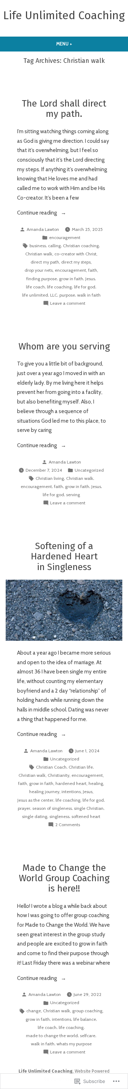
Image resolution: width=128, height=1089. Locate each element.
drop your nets (39, 270)
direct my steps (76, 262)
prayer (24, 808)
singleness (59, 816)
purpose (67, 295)
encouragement (64, 237)
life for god (84, 286)
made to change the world (52, 1035)
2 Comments (67, 825)
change (33, 1010)
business (38, 245)
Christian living (50, 478)
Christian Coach (51, 767)
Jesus (90, 278)
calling (54, 245)
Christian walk (38, 253)
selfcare (87, 1035)
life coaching (59, 286)
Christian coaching (81, 245)
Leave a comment (67, 303)
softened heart (85, 816)
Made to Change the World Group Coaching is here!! (64, 878)
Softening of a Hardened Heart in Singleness (64, 556)
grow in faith (71, 278)
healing (96, 783)
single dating (34, 816)
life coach (35, 286)
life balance (84, 1019)
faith (92, 270)
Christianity (58, 775)
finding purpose (41, 278)
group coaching (87, 1010)
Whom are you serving (64, 346)
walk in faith (89, 295)
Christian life (81, 767)
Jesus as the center (35, 800)
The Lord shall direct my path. (64, 108)
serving (73, 494)
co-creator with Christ (75, 253)
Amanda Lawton (43, 229)
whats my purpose (74, 1043)
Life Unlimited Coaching (64, 15)
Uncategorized (89, 470)
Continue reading (37, 213)
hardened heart (70, 783)
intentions (71, 791)
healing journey (44, 791)
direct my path (45, 262)
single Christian (88, 808)
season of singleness (52, 808)
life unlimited (35, 295)
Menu (77, 44)
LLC (53, 295)
